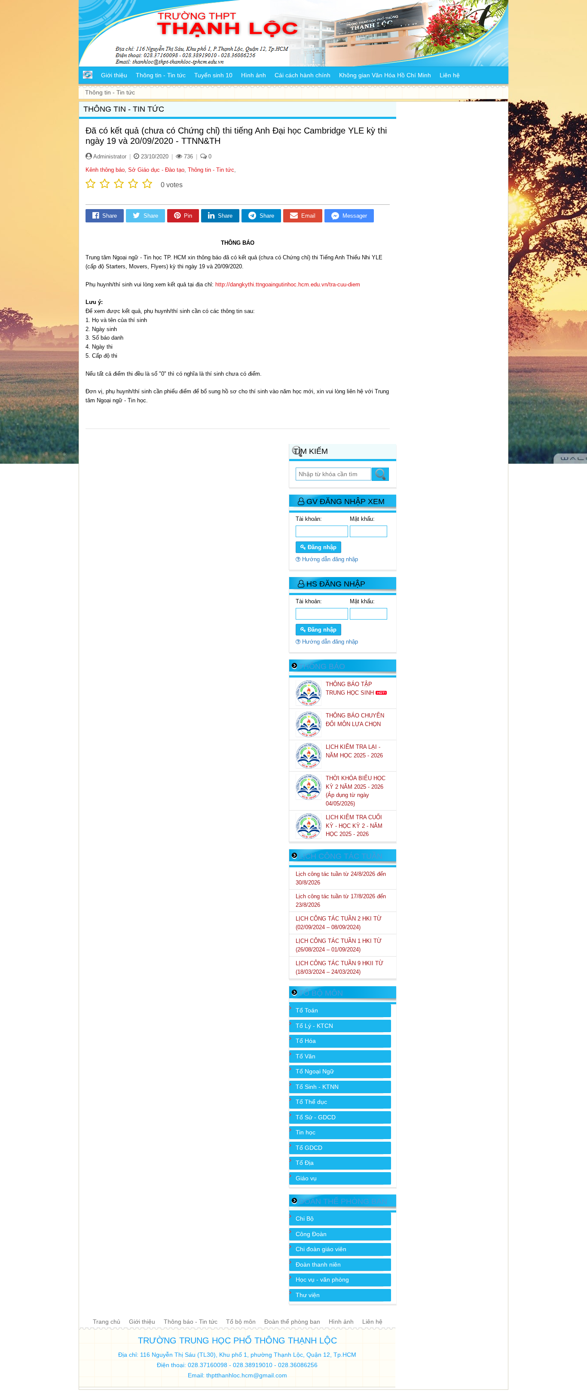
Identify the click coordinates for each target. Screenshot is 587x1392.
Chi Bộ (305, 1218)
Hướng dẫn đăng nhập (329, 559)
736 (187, 156)
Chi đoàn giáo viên (321, 1249)
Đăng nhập (321, 547)
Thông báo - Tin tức (190, 1321)
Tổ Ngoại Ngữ (315, 1071)
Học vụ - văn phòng (322, 1279)
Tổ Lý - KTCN (314, 1025)
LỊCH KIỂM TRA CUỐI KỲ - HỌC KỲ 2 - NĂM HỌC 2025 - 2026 (354, 825)
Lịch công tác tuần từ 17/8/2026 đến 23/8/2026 (341, 900)
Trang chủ (106, 1321)
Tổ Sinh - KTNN (317, 1086)
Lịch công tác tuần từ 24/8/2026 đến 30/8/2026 (341, 878)
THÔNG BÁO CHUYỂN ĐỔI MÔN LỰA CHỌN (355, 719)
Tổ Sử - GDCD (316, 1117)
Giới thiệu (142, 1321)
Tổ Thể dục (311, 1101)
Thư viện (308, 1295)
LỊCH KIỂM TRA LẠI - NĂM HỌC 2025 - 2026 (355, 751)
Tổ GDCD (309, 1147)
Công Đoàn (311, 1234)
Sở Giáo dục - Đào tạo (156, 170)
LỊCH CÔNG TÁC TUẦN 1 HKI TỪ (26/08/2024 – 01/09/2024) (339, 945)
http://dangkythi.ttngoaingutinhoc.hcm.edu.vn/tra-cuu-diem (287, 284)
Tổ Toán (307, 1010)
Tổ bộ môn (241, 1321)
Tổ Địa (305, 1162)
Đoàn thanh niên (318, 1264)
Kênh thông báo (105, 170)
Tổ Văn (305, 1056)
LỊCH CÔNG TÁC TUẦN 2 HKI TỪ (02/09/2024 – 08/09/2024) (339, 922)
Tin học (305, 1132)
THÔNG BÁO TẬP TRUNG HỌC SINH (351, 688)
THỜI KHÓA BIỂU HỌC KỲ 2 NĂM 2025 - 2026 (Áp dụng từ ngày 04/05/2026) (355, 791)
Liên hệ (372, 1321)
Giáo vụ (306, 1178)
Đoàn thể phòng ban (292, 1321)
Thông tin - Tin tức (211, 170)
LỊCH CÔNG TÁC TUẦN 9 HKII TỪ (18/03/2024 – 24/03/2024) (339, 967)
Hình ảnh (341, 1321)
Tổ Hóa (306, 1040)
